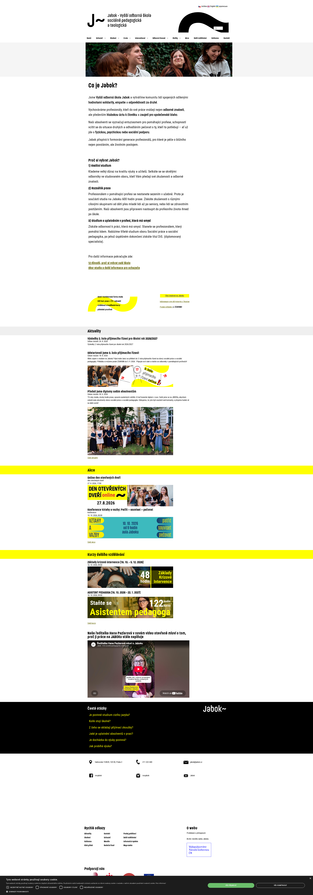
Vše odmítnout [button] (280, 885)
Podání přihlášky (166, 307)
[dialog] (156, 885)
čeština (204, 6)
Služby (175, 38)
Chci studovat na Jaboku (174, 296)
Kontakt (227, 38)
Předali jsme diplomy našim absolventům (112, 391)
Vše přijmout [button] (231, 885)
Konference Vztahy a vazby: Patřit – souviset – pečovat (120, 509)
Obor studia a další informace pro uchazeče (114, 268)
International (140, 38)
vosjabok (98, 775)
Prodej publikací (129, 833)
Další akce (91, 542)
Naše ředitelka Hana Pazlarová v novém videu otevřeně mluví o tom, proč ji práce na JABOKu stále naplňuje (137, 635)
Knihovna (215, 38)
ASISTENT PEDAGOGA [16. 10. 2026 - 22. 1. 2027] (114, 592)
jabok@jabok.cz (196, 762)
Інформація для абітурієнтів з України (174, 301)
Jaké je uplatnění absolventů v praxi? (111, 733)
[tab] (156, 715)
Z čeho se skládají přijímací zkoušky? (111, 727)
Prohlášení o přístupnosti (196, 833)
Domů (89, 38)
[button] (86, 891)
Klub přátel (88, 845)
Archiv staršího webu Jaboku (198, 839)
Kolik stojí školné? (100, 721)
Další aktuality (93, 458)
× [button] (310, 878)
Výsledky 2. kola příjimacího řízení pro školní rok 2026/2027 (122, 338)
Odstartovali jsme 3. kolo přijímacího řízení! (113, 353)
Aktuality (87, 833)
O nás (126, 38)
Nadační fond (109, 845)
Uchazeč (99, 38)
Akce (187, 38)
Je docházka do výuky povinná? (107, 740)
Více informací (161, 883)
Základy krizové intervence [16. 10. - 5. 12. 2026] (116, 562)
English (212, 6)
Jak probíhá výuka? (100, 746)
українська (223, 6)
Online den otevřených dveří (104, 477)
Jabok (192, 775)
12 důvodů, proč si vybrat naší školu (109, 263)
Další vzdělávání (200, 38)
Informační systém (130, 841)
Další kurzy (92, 623)
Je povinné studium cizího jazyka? (109, 715)
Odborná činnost (159, 38)
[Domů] (120, 20)
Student (113, 38)
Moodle (107, 841)
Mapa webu (127, 845)
